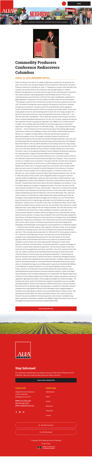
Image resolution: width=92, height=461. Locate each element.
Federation (49, 411)
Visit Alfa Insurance (47, 425)
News (26, 22)
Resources (49, 406)
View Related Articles (46, 309)
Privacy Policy (46, 443)
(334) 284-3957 (23, 403)
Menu (79, 4)
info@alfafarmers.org (27, 405)
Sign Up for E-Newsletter (46, 380)
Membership (50, 392)
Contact (48, 415)
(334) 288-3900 (64, 3)
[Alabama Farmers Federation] (23, 350)
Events (48, 401)
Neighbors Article (41, 77)
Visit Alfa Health (47, 432)
